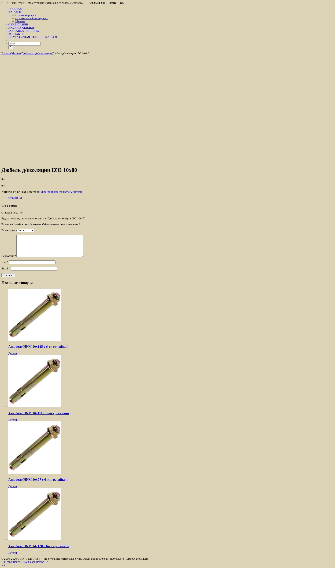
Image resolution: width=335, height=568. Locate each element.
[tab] (171, 197)
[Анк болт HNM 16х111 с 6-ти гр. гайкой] (171, 381)
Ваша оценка (9, 230)
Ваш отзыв (8, 255)
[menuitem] (171, 8)
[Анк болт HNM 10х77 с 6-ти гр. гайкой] (171, 447)
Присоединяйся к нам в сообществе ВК (25, 561)
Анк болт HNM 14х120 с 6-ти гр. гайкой (38, 546)
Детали (12, 353)
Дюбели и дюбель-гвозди (56, 191)
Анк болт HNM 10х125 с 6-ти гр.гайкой (38, 346)
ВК (122, 2)
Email (5, 268)
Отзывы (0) (15, 197)
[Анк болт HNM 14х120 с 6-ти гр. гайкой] (171, 514)
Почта (113, 2)
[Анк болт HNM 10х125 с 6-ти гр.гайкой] (171, 315)
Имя (5, 262)
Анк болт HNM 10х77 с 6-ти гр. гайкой (38, 479)
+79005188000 (96, 2)
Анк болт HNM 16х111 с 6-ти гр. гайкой (38, 413)
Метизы (77, 191)
